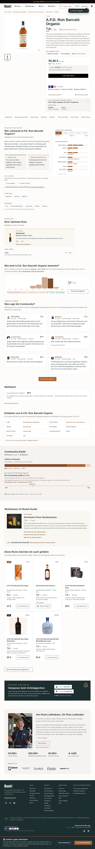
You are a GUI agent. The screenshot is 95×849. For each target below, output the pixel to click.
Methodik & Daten (64, 793)
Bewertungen (35, 117)
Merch (31, 803)
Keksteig (16, 196)
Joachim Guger (16, 336)
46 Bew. (16, 648)
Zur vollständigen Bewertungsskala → (32, 271)
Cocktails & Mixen (24, 183)
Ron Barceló (27, 426)
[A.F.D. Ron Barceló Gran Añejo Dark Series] (18, 625)
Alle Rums (33, 788)
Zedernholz (8, 196)
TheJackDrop (59, 336)
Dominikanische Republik (31, 422)
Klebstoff (24, 196)
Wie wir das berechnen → (12, 403)
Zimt (6, 206)
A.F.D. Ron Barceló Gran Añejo (17, 585)
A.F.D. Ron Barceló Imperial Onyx (74, 587)
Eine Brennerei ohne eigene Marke (35, 532)
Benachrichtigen (45, 606)
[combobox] (66, 6)
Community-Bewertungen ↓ (68, 29)
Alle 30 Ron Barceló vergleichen (18, 669)
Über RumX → (43, 743)
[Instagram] (10, 803)
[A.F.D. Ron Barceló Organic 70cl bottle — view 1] (7, 57)
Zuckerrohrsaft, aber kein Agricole (35, 534)
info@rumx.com (10, 798)
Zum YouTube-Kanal (43, 747)
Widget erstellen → (33, 440)
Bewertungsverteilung (21, 117)
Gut (55, 29)
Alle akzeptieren (83, 842)
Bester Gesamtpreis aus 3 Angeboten (61, 69)
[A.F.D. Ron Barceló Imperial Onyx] (76, 572)
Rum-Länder (48, 798)
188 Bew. (74, 595)
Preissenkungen (49, 810)
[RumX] (8, 6)
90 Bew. (16, 595)
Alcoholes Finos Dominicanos (75, 422)
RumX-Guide (74, 117)
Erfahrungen (62, 791)
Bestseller (32, 791)
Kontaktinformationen (79, 793)
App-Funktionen (63, 796)
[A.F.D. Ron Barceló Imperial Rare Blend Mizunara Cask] (47, 625)
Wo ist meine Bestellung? (80, 788)
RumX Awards (34, 800)
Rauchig (44, 206)
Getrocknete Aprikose (17, 206)
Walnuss (37, 206)
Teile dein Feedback (79, 791)
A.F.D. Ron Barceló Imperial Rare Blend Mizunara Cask (47, 640)
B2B (60, 798)
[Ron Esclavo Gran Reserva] (47, 572)
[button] (23, 34)
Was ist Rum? (48, 788)
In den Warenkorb (68, 76)
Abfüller (46, 803)
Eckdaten (52, 117)
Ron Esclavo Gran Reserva (45, 585)
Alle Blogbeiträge (49, 796)
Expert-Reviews (48, 793)
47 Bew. (45, 646)
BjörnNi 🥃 (58, 316)
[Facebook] (6, 803)
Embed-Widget (63, 800)
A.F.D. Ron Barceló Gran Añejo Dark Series (17, 640)
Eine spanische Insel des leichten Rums (43, 542)
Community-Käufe (63, 117)
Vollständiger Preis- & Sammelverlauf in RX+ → (19, 482)
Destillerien (47, 800)
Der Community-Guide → (37, 187)
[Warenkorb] (91, 6)
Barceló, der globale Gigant (33, 537)
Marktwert (44, 117)
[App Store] (84, 831)
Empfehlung (8, 117)
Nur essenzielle (64, 842)
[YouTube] (14, 803)
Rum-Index (47, 808)
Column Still (27, 431)
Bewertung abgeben (78, 291)
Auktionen (33, 798)
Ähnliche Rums (85, 117)
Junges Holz (28, 206)
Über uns (61, 788)
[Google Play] (89, 831)
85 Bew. (45, 595)
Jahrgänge (47, 805)
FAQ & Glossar (48, 791)
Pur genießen (10, 183)
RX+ (60, 803)
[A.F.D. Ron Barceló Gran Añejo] (18, 572)
